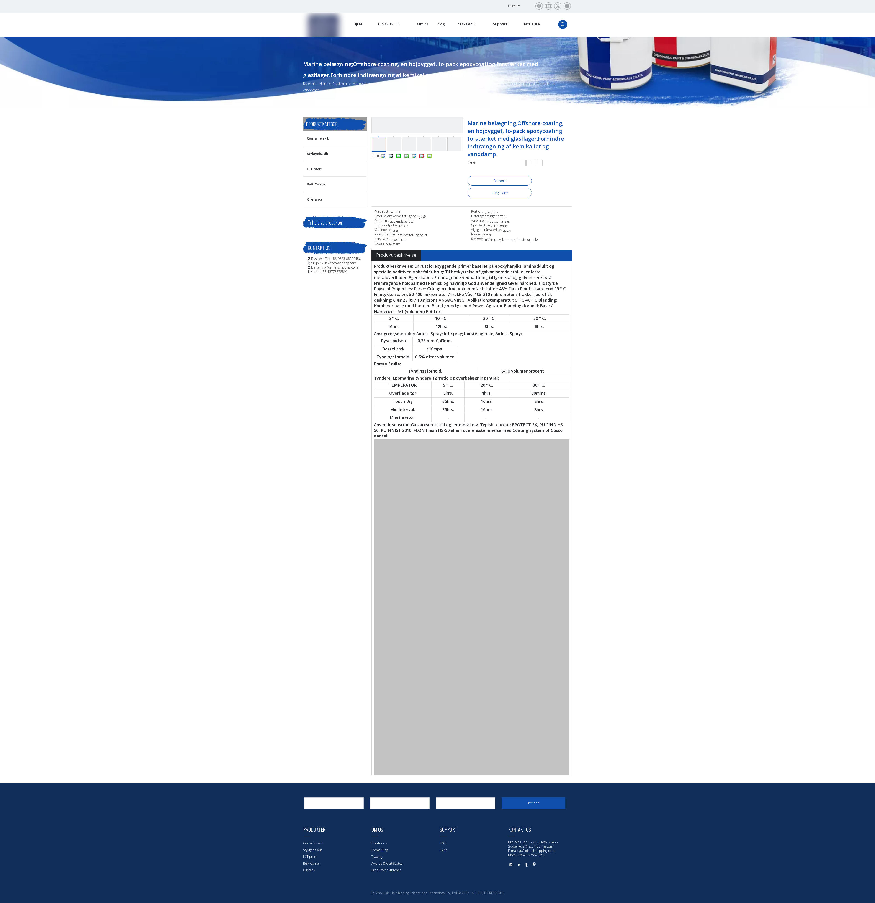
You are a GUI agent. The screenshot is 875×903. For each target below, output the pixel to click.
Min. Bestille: (384, 212)
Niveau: (476, 234)
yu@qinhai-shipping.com (340, 267)
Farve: (379, 239)
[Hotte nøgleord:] (562, 24)
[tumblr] (526, 865)
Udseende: (383, 244)
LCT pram (314, 169)
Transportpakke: (387, 225)
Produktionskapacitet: (391, 216)
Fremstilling (379, 850)
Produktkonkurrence (386, 870)
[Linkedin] (548, 6)
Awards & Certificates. (387, 863)
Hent (443, 850)
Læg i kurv (500, 192)
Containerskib (318, 138)
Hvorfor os (379, 843)
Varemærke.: (480, 221)
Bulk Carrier (316, 184)
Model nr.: (382, 221)
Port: (474, 212)
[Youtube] (567, 6)
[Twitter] (557, 6)
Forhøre (500, 180)
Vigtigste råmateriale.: (486, 230)
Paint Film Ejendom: (389, 234)
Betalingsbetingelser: (486, 216)
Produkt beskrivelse (396, 255)
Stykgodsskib (317, 153)
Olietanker (315, 199)
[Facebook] (539, 6)
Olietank (309, 870)
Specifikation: (481, 225)
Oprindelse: (383, 230)
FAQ (443, 843)
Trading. (377, 856)
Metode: (477, 239)
